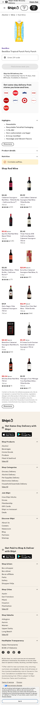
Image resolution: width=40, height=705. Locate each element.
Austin (4, 594)
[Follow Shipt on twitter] (19, 652)
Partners (5, 535)
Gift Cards (6, 506)
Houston (5, 603)
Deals (4, 512)
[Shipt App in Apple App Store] (8, 434)
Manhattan (7, 606)
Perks (4, 577)
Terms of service (8, 682)
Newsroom (6, 529)
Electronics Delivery (10, 481)
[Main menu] (4, 8)
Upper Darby (7, 628)
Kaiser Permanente (10, 645)
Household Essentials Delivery (14, 484)
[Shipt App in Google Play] (24, 434)
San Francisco (8, 597)
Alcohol (5, 446)
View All (5, 461)
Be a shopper (7, 568)
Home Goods (7, 452)
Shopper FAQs (8, 583)
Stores (4, 500)
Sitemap (5, 538)
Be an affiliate (8, 574)
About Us (6, 523)
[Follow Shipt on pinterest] (13, 652)
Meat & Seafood (9, 458)
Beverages (6, 449)
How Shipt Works (9, 497)
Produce (5, 455)
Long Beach (7, 631)
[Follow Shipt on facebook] (3, 652)
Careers (5, 526)
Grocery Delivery (9, 471)
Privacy (19, 682)
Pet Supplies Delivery (10, 478)
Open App (33, 2)
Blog (4, 532)
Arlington (6, 619)
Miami (4, 600)
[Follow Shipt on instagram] (8, 652)
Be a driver (6, 571)
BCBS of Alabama (9, 648)
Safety (4, 580)
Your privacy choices (14, 685)
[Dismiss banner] (3, 2)
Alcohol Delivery (8, 475)
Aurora (4, 622)
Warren (5, 625)
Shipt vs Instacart (9, 509)
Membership (7, 503)
